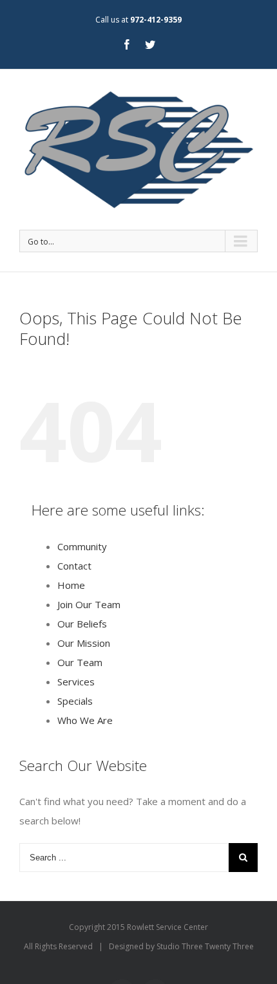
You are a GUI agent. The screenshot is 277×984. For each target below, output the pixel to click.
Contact (74, 565)
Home (71, 585)
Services (76, 681)
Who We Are (85, 720)
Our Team (79, 662)
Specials (75, 700)
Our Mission (83, 642)
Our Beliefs (82, 623)
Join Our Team (88, 604)
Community (82, 546)
